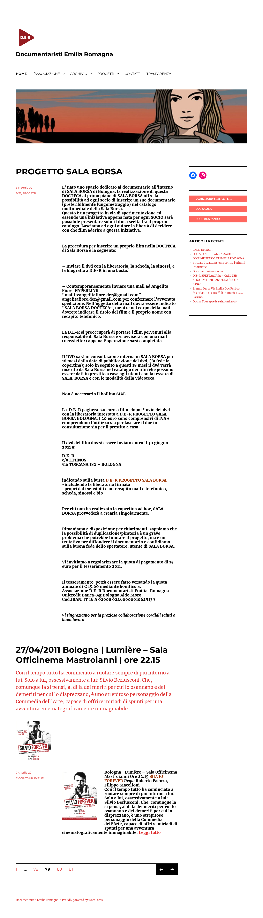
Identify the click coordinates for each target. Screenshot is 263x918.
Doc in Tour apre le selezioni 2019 (215, 301)
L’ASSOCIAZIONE (46, 74)
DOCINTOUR (24, 778)
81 (72, 869)
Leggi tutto (150, 832)
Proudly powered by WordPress (82, 900)
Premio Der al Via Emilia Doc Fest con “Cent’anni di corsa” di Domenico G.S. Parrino (218, 293)
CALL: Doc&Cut (202, 250)
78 (37, 869)
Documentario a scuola (208, 271)
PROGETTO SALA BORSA (69, 171)
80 (61, 869)
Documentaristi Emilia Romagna (64, 54)
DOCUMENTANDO (208, 219)
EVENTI (39, 778)
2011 (18, 193)
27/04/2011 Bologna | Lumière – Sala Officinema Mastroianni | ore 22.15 (92, 655)
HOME (21, 74)
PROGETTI (105, 74)
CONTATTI (133, 74)
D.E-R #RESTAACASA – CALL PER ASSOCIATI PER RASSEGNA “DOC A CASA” (215, 280)
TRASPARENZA (158, 74)
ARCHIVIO (78, 74)
